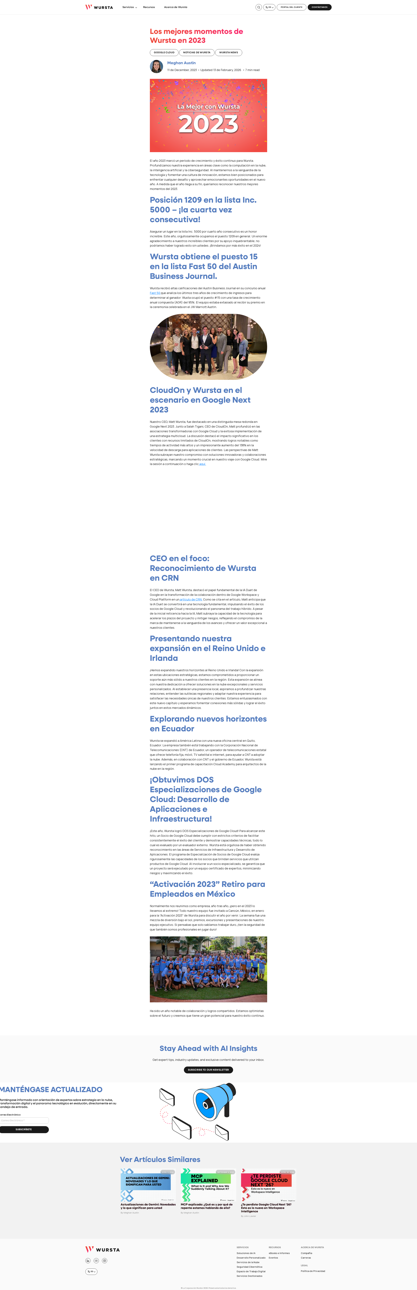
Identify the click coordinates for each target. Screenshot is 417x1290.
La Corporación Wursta (192, 1288)
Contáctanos (320, 7)
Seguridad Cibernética (249, 1266)
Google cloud (164, 52)
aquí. (202, 464)
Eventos (273, 1257)
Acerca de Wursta (175, 7)
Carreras (306, 1257)
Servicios (128, 7)
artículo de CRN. (190, 599)
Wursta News (228, 52)
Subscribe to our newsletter (208, 1070)
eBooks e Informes (279, 1253)
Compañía (306, 1253)
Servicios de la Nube (248, 1262)
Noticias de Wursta (196, 52)
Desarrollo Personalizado (251, 1257)
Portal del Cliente (291, 7)
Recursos (149, 7)
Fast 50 (155, 293)
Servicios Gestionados (249, 1276)
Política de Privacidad (313, 1271)
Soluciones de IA (246, 1253)
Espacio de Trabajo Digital (251, 1271)
